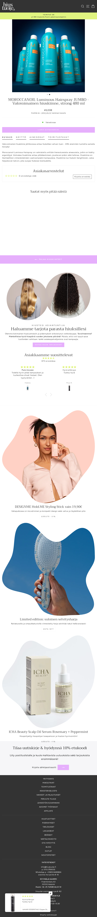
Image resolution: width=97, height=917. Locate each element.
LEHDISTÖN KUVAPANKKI (48, 803)
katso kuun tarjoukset (48, 345)
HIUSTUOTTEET (48, 819)
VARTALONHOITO (48, 839)
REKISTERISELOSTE (48, 791)
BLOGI (48, 847)
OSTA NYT (48, 629)
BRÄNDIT (48, 835)
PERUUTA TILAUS (48, 799)
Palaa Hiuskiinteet (50, 259)
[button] (46, 394)
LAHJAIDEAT (48, 831)
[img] (48, 358)
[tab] (7, 138)
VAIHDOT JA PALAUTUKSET (48, 795)
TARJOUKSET (48, 827)
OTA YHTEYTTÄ (48, 843)
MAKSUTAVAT (48, 783)
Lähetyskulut (46, 113)
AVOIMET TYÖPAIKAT (48, 807)
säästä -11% (48, 742)
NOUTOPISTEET (48, 855)
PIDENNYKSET (48, 823)
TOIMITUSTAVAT (48, 787)
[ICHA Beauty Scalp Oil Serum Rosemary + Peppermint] (48, 681)
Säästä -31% (48, 516)
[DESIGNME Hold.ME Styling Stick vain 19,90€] (48, 456)
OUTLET (48, 851)
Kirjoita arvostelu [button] (82, 177)
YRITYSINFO (48, 779)
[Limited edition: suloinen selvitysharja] (48, 569)
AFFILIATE (48, 811)
